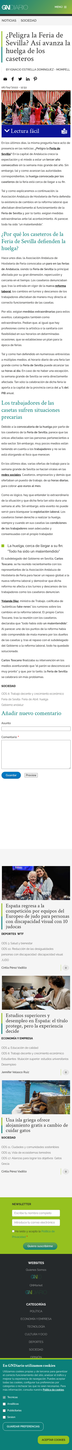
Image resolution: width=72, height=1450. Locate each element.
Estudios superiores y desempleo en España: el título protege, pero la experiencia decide (37, 1023)
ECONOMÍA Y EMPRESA (17, 1038)
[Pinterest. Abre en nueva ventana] (35, 79)
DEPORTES (8, 934)
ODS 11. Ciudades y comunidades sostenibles (30, 1147)
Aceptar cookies (53, 1439)
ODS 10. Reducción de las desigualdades (27, 949)
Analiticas (13, 1403)
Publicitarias (14, 1410)
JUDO (5, 960)
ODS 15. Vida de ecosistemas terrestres (26, 1152)
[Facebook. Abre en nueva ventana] (12, 79)
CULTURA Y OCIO (36, 1334)
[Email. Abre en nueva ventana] (5, 79)
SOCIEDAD (29, 20)
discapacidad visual (50, 954)
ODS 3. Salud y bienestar (17, 943)
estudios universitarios (55, 1059)
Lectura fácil (24, 131)
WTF (20, 934)
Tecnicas (12, 1397)
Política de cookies (53, 1389)
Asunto (6, 723)
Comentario (9, 737)
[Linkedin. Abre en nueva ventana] (27, 79)
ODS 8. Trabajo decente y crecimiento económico (32, 693)
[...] (36, 1277)
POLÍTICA (36, 1311)
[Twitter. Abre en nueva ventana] (20, 79)
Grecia (5, 1163)
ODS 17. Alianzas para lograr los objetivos (27, 1158)
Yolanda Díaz (10, 601)
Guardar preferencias (23, 1426)
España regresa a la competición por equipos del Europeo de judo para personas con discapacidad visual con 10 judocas (37, 916)
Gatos (58, 1158)
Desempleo (8, 1064)
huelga (43, 699)
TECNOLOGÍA (36, 1326)
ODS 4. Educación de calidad (19, 1047)
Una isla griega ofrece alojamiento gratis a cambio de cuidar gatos (37, 1125)
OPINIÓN (36, 1357)
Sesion (11, 1417)
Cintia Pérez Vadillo (14, 967)
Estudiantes (8, 1059)
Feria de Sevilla (10, 699)
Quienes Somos (36, 1269)
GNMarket (36, 1285)
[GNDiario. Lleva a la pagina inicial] (15, 7)
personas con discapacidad (19, 954)
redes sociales (11, 474)
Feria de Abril (30, 699)
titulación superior (28, 1059)
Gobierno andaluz (12, 705)
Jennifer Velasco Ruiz (15, 1072)
